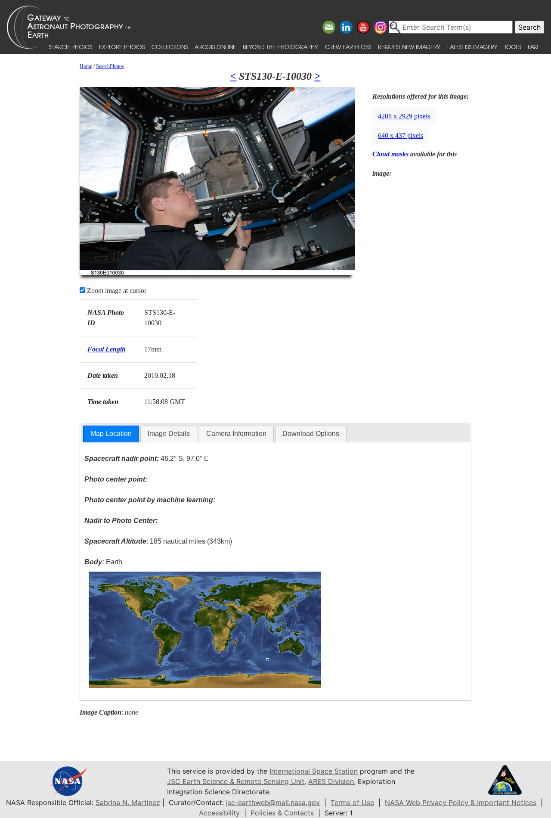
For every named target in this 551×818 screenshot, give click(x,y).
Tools (513, 47)
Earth (103, 562)
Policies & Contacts (282, 813)
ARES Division (331, 781)
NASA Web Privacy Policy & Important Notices (460, 802)
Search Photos (70, 47)
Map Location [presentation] (111, 433)
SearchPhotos (110, 66)
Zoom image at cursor (115, 290)
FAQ (533, 47)
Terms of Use (352, 802)
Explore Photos (122, 47)
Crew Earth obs (348, 47)
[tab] (111, 434)
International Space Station (313, 771)
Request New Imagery (409, 47)
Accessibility (219, 813)
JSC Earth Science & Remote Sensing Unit (235, 781)
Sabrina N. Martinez (128, 802)
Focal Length (106, 349)
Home (86, 66)
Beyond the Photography (280, 47)
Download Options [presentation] (310, 433)
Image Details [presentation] (169, 433)
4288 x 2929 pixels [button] (404, 116)
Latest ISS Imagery (472, 47)
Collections (170, 47)
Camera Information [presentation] (236, 433)
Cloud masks (390, 154)
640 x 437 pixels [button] (400, 135)
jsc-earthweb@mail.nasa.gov (273, 802)
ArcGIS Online (215, 47)
